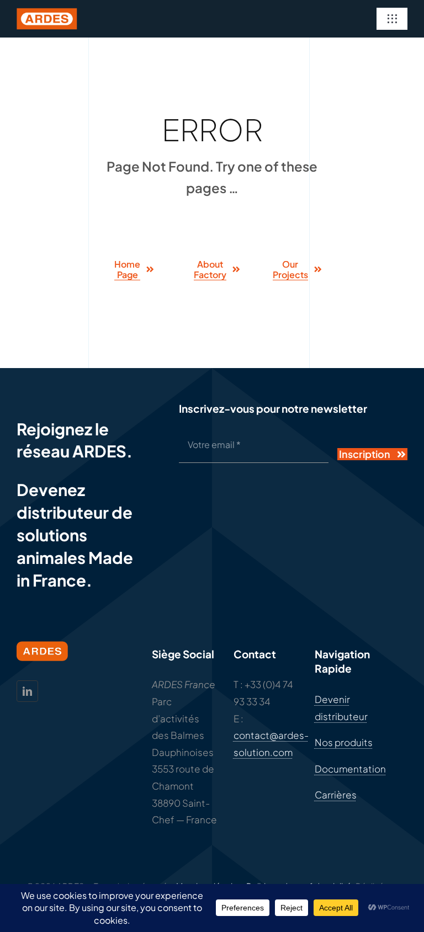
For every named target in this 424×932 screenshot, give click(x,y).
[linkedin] (27, 691)
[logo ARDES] (47, 12)
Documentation (350, 769)
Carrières (336, 795)
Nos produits (344, 742)
